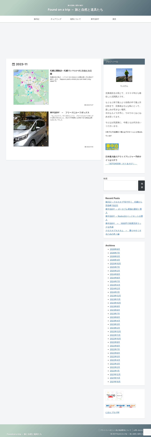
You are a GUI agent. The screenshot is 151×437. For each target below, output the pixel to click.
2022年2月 (115, 367)
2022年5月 (115, 356)
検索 (105, 178)
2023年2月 (115, 328)
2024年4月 (115, 285)
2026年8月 (115, 249)
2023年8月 (115, 310)
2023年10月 (115, 303)
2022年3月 (115, 364)
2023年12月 (115, 296)
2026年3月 (115, 260)
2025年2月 (115, 271)
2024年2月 (115, 288)
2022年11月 (115, 335)
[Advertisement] (75, 40)
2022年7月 (115, 349)
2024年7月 (115, 281)
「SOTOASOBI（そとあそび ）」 (121, 163)
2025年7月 (115, 267)
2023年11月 (115, 299)
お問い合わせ (138, 430)
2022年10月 (115, 338)
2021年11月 (115, 378)
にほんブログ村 (112, 412)
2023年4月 (115, 321)
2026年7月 (115, 253)
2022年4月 (115, 360)
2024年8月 (115, 278)
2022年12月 (115, 331)
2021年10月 (115, 381)
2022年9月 (115, 342)
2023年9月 (115, 306)
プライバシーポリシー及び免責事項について (115, 430)
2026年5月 (115, 256)
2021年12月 (115, 374)
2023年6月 (115, 317)
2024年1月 (115, 292)
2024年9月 (115, 274)
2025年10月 (115, 263)
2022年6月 (115, 353)
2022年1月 (115, 371)
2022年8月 (115, 346)
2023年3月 (115, 324)
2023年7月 (115, 313)
